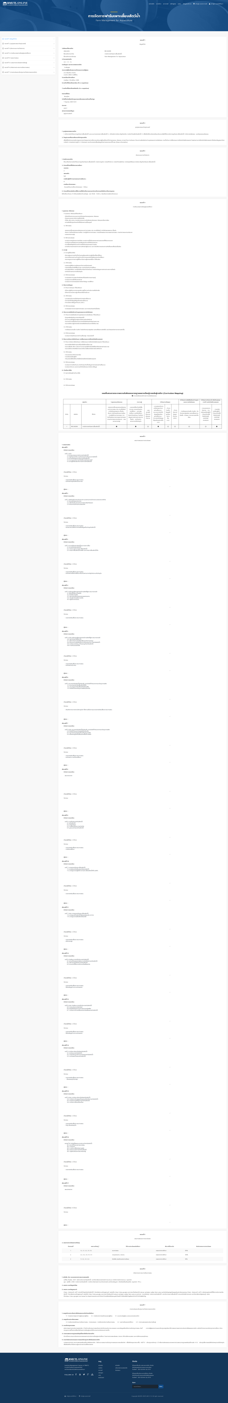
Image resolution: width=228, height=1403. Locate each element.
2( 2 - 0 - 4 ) (68, 62)
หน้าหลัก (100, 1365)
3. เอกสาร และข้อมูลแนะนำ (69, 1289)
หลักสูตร (100, 1373)
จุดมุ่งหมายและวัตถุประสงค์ (142, 127)
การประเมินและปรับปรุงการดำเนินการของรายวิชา (142, 1309)
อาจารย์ (100, 1370)
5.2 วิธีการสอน (68, 352)
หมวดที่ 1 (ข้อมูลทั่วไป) (11, 39)
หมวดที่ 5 (142, 436)
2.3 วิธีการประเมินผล (69, 275)
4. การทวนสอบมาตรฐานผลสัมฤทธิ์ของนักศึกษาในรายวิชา (78, 1334)
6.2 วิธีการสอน (68, 379)
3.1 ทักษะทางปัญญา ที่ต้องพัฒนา (73, 288)
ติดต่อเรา (117, 1370)
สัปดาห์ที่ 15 (65, 1091)
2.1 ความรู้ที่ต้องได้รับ (69, 253)
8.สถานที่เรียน (66, 94)
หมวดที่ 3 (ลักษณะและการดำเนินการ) (14, 48)
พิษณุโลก (66, 96)
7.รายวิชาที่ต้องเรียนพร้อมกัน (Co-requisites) (75, 88)
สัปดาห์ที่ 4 (65, 585)
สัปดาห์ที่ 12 (65, 953)
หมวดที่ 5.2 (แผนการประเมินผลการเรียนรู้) (16, 63)
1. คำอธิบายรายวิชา (67, 159)
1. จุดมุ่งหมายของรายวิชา (69, 131)
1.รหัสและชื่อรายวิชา (67, 48)
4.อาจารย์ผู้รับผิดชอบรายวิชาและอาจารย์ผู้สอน (75, 70)
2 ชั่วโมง (70, 472)
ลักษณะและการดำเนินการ (142, 155)
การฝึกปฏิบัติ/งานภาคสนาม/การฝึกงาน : (75, 179)
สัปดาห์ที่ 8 (65, 769)
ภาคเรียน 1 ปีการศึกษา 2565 (71, 80)
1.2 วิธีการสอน (67, 226)
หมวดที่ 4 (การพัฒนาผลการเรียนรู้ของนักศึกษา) (18, 53)
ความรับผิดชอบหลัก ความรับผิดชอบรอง (145, 396)
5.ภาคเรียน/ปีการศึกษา (68, 77)
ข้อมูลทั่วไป (142, 44)
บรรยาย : (66, 168)
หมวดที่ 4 (142, 203)
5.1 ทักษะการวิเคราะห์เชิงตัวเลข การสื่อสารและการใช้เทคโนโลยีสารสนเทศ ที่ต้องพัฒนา (86, 342)
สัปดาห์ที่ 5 (65, 631)
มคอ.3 (65, 108)
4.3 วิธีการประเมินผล (69, 333)
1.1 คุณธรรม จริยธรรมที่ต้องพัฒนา (73, 214)
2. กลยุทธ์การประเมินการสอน (70, 1319)
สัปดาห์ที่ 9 (65, 815)
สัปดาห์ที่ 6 (65, 677)
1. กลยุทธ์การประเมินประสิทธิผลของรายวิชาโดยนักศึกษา (78, 1313)
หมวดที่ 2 (142, 123)
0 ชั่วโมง (70, 1208)
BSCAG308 (108, 51)
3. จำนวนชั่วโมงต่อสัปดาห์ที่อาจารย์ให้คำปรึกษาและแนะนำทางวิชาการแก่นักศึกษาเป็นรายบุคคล (88, 191)
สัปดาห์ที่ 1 (65, 447)
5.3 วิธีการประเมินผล (69, 362)
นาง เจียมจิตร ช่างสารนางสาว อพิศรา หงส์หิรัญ (70, 74)
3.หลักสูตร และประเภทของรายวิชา (72, 65)
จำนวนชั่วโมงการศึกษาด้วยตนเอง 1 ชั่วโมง (75, 187)
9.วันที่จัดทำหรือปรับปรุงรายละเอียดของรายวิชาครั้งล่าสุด (78, 99)
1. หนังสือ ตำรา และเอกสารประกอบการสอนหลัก (75, 1277)
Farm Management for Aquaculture (115, 56)
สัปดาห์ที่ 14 (65, 1045)
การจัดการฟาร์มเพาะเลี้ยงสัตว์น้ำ (113, 54)
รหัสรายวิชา (67, 51)
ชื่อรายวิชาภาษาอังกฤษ (70, 56)
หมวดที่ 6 (142, 1269)
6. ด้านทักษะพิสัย (67, 370)
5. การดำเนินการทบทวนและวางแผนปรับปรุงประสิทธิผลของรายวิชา (81, 1340)
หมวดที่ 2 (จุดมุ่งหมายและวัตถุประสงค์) (15, 44)
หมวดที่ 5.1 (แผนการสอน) (11, 58)
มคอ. (99, 1375)
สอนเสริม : (67, 173)
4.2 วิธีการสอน (68, 327)
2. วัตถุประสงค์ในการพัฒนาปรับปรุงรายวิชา (74, 137)
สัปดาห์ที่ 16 (65, 1137)
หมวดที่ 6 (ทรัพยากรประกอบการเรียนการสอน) (17, 67)
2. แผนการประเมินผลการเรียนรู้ (71, 1243)
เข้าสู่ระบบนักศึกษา (71, 1396)
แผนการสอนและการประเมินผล (142, 440)
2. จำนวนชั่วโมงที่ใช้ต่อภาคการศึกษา (72, 165)
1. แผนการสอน (66, 445)
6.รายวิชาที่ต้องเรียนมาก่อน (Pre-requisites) (75, 83)
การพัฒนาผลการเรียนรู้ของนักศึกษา (142, 207)
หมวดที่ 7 (142, 1305)
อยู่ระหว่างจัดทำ (68, 114)
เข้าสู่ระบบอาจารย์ (85, 1396)
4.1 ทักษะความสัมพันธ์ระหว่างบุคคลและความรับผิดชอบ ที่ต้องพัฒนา (82, 315)
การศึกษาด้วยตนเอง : (70, 184)
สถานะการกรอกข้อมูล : (68, 111)
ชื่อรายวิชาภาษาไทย (69, 54)
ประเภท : (64, 105)
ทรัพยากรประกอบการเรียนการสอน (142, 1273)
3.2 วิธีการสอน (68, 296)
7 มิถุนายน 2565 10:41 (70, 102)
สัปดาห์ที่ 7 (65, 723)
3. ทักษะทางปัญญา (67, 285)
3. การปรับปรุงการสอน (68, 1325)
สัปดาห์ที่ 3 (65, 539)
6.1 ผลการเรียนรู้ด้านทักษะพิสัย (72, 373)
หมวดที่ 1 (142, 40)
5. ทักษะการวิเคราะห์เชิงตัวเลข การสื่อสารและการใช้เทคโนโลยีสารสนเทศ (82, 339)
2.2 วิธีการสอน (68, 263)
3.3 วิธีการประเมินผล (69, 306)
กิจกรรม (66, 476)
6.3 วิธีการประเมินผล (69, 385)
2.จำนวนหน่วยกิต (67, 59)
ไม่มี (65, 176)
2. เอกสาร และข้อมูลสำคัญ (69, 1285)
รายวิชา (100, 1368)
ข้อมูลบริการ (187, 4)
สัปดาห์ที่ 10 (65, 861)
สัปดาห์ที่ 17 (65, 1183)
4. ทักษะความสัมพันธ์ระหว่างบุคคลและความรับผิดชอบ (77, 312)
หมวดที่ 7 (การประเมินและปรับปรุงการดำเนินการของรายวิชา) (21, 72)
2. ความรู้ (64, 250)
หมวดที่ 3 (142, 151)
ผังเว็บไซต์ (101, 1378)
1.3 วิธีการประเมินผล (69, 238)
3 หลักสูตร (67, 67)
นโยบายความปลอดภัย (121, 1368)
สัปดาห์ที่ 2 (65, 493)
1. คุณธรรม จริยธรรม (68, 211)
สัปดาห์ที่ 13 (65, 999)
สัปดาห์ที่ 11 (65, 907)
